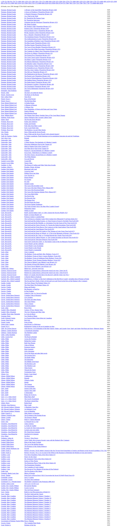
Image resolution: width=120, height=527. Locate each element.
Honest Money (28, 177)
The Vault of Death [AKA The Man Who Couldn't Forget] (41, 206)
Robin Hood (28, 403)
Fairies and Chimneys (30, 121)
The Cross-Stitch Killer (31, 194)
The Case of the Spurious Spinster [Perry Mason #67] (40, 192)
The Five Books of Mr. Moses (33, 471)
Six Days (27, 436)
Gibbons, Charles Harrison (9, 330)
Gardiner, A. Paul (6, 165)
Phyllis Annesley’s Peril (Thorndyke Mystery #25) (39, 32)
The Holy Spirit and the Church (33, 494)
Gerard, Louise (5, 322)
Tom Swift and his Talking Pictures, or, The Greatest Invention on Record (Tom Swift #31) (51, 237)
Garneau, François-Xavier (8, 270)
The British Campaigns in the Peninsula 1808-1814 (39, 481)
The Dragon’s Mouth (30, 417)
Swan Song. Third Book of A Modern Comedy (38, 152)
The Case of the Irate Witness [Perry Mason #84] (38, 188)
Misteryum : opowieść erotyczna (34, 268)
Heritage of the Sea (30, 525)
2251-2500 (59, 1)
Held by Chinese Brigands (32, 419)
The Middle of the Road (31, 361)
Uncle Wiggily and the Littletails (34, 244)
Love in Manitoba (29, 411)
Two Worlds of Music (30, 316)
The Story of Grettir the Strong (33, 92)
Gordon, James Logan (7, 483)
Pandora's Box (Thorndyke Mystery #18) (36, 28)
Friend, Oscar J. (5, 99)
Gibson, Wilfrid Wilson (8, 376)
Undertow (27, 335)
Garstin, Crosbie (6, 283)
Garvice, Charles (6, 287)
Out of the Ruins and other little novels (35, 353)
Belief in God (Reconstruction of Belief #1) (37, 492)
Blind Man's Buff (29, 397)
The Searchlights (29, 386)
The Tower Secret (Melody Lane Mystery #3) (37, 266)
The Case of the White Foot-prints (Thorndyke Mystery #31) (42, 49)
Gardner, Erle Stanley (7, 169)
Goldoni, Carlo (5, 467)
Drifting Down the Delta (31, 173)
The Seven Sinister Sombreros (33, 204)
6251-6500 (52, 3)
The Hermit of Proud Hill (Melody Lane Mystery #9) (40, 264)
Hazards (26, 378)
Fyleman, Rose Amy (7, 121)
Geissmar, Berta (5, 316)
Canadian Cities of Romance (32, 295)
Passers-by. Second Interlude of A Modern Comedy (39, 150)
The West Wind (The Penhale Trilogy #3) (36, 285)
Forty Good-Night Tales (31, 128)
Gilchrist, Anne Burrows (8, 405)
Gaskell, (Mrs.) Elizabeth (8, 310)
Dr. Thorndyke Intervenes (32, 20)
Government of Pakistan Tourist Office (12, 521)
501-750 (12, 1)
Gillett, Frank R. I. (6, 413)
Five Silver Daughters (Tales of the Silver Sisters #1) (39, 455)
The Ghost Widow (29, 301)
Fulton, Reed (5, 119)
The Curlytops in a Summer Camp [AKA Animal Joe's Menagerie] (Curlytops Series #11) (50, 219)
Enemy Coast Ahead (30, 374)
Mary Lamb (27, 405)
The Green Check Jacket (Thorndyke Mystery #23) (39, 57)
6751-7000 (65, 3)
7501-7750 (86, 3)
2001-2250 (52, 1)
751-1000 (18, 1)
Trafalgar (27, 90)
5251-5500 (24, 3)
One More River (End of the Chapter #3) (36, 148)
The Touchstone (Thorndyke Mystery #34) (37, 86)
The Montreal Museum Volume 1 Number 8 (37, 517)
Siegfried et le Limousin (31, 434)
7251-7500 (79, 3)
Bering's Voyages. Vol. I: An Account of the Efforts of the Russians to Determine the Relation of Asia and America (58, 452)
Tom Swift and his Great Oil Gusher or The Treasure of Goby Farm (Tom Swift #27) (49, 231)
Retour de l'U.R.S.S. (30, 395)
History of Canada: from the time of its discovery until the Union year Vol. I (46, 275)
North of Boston (29, 111)
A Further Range (29, 103)
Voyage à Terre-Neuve (31, 438)
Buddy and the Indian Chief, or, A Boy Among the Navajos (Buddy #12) (46, 212)
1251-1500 (31, 1)
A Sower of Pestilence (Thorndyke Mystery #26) (38, 12)
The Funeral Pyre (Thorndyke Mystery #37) (37, 55)
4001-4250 (107, 1)
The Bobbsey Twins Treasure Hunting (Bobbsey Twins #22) (42, 260)
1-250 (2, 1)
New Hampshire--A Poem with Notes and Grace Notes (40, 109)
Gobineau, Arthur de (7, 438)
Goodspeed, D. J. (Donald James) (11, 481)
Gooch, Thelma (5, 475)
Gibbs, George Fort (7, 337)
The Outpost (28, 384)
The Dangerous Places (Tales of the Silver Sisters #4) (40, 463)
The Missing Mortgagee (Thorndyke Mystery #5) (39, 61)
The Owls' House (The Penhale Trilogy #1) (37, 283)
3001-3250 (79, 1)
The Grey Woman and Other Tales (34, 312)
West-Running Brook (30, 113)
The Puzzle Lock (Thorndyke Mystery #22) (37, 76)
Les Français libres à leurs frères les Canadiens (38, 318)
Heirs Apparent (28, 349)
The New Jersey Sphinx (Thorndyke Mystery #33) (39, 70)
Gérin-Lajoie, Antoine (7, 324)
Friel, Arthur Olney (6, 97)
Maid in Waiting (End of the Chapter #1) (36, 146)
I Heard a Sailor (29, 380)
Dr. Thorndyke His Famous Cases (34, 18)
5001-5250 (17, 3)
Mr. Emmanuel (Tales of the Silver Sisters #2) (37, 459)
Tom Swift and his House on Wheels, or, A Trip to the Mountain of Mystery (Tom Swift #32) (51, 233)
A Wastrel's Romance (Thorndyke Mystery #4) (38, 14)
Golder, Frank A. (6, 450)
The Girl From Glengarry (31, 490)
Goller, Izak (4, 471)
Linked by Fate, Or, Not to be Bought (35, 293)
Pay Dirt (26, 181)
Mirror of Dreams (29, 473)
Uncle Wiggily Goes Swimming (33, 246)
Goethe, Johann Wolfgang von (10, 448)
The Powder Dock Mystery (32, 119)
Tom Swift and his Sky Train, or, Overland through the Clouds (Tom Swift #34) (48, 235)
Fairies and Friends (30, 124)
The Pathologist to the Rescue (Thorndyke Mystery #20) (41, 74)
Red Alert (27, 320)
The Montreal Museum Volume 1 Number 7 (37, 515)
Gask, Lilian (4, 308)
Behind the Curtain (30, 341)
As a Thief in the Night (31, 16)
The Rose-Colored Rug (31, 401)
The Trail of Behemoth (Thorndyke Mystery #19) (39, 88)
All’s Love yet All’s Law (31, 483)
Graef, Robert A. (6, 525)
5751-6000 (38, 3)
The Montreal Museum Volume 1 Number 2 (37, 504)
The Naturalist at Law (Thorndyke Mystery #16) (38, 68)
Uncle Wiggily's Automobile (32, 250)
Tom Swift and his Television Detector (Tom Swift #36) (40, 239)
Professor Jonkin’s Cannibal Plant (34, 217)
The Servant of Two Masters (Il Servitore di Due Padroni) (41, 469)
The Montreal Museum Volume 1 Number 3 (37, 506)
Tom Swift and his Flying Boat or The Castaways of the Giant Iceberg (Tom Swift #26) (50, 227)
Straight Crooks (29, 184)
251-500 (7, 1)
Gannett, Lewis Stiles (7, 161)
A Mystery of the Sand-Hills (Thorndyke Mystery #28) (40, 10)
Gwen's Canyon (29, 488)
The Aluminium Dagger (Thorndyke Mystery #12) (39, 37)
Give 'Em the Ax (29, 175)
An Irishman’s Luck (30, 409)
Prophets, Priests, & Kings (32, 167)
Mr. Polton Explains (30, 24)
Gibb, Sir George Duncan (8, 328)
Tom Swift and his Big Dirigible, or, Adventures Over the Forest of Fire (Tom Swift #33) (50, 223)
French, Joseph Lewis (7, 95)
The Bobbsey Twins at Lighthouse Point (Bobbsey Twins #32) (43, 258)
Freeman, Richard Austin (8, 10)
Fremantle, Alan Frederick (8, 90)
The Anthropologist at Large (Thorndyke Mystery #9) (40, 39)
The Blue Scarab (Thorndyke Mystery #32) (37, 43)
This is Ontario (28, 304)
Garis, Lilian (4, 252)
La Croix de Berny (30, 314)
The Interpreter (28, 359)
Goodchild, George (6, 477)
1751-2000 (45, 1)
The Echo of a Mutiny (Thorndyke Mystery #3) (38, 53)
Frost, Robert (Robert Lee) (9, 103)
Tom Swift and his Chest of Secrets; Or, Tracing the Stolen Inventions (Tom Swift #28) (50, 225)
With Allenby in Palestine (31, 413)
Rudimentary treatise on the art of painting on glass (39, 326)
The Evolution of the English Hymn (35, 415)
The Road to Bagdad (30, 337)
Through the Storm (30, 370)
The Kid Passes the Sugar (32, 202)
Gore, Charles (5, 492)
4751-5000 (11, 3)
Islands (26, 382)
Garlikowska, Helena (7, 268)
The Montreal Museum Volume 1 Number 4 (37, 508)
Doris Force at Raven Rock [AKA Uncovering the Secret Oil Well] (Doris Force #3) (49, 475)
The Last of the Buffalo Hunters (33, 444)
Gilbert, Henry (5, 403)
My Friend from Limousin (32, 432)
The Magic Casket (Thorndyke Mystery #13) (37, 59)
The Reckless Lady (30, 363)
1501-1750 (38, 1)
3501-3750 (93, 1)
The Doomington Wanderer (32, 465)
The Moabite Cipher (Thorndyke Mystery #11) (38, 64)
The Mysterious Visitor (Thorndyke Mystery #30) (39, 66)
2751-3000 (72, 1)
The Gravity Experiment (31, 399)
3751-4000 (100, 1)
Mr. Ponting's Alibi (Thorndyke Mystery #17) (37, 26)
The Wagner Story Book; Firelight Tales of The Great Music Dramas (44, 115)
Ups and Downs (29, 159)
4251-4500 (113, 1)
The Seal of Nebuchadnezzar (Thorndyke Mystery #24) (40, 78)
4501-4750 (4, 3)
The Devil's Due (29, 196)
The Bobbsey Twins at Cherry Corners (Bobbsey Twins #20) (42, 256)
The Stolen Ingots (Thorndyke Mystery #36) (37, 82)
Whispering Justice (30, 208)
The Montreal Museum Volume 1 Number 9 (37, 519)
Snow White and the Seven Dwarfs (34, 132)
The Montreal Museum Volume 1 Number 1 (37, 496)
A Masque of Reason (30, 105)
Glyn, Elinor (4, 436)
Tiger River (27, 97)
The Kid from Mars (30, 101)
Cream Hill (27, 161)
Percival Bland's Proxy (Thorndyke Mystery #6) (38, 30)
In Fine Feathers (29, 291)
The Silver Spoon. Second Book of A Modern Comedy (40, 155)
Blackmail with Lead (30, 169)
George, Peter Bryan (7, 320)
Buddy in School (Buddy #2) (33, 215)
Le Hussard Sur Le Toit (31, 421)
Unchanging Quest (30, 372)
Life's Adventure (29, 351)
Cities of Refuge (29, 345)
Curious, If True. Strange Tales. (33, 310)
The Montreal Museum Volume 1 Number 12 (37, 502)
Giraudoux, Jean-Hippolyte (9, 423)
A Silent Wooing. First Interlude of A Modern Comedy (40, 142)
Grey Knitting (28, 297)
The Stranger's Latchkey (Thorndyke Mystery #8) (39, 84)
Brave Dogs (28, 308)
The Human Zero (29, 200)
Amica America (29, 423)
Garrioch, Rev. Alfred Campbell (10, 277)
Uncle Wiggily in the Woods (32, 248)
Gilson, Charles (5, 419)
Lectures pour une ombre (31, 430)
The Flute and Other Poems (32, 299)
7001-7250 (72, 3)
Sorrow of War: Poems (31, 461)
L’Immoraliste (28, 392)
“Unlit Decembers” (30, 306)
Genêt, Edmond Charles (8, 318)
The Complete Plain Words (32, 523)
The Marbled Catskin (30, 332)
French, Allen (5, 92)
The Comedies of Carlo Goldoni (34, 467)
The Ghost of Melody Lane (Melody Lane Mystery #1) (40, 262)
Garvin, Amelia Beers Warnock (10, 295)
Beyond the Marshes (30, 486)
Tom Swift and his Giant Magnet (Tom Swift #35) (39, 229)
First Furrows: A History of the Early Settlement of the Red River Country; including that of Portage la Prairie (56, 279)
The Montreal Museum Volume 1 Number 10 (37, 498)
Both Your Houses (29, 343)
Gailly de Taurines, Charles (9, 136)
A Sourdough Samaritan (31, 330)
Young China (28, 163)
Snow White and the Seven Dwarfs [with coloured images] (41, 134)
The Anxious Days (30, 355)
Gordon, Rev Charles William (10, 486)
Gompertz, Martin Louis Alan (10, 473)
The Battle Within (29, 357)
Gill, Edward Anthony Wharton (10, 407)
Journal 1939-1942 (30, 388)
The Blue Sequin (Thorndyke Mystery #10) (37, 45)
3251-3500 (86, 1)
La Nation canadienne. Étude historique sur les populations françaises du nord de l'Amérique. (51, 136)
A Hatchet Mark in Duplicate (33, 277)
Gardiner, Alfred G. (7, 167)
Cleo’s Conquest (29, 252)
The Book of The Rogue (31, 95)
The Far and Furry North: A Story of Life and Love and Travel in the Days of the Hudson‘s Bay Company (55, 281)
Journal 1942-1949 (30, 390)
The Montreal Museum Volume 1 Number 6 (37, 512)
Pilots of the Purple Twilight (32, 442)
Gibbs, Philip (5, 339)
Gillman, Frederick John (8, 415)
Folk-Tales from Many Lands (33, 126)
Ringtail (26, 138)
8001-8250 (100, 3)
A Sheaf (26, 140)
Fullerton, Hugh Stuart (7, 117)
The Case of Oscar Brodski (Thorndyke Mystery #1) (40, 47)
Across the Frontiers (30, 339)
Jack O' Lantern (29, 477)
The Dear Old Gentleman (31, 479)
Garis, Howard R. (6, 212)
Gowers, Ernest (5, 523)
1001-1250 (24, 1)
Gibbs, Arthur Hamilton (8, 335)
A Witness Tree (28, 107)
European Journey (29, 347)
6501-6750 (59, 3)
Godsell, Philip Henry (7, 440)
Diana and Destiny (29, 287)
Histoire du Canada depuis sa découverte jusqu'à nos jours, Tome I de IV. (46, 270)
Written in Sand (29, 210)
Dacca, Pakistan (29, 521)
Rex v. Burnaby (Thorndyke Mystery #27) (37, 35)
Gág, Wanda (4, 132)
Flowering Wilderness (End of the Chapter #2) (38, 144)
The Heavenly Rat (29, 198)
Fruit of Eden (28, 322)
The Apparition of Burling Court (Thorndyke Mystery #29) (41, 41)
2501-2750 (65, 1)
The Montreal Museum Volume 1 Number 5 (37, 510)
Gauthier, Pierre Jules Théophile (10, 314)
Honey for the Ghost (30, 457)
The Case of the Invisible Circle (33, 186)
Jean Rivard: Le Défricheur (32, 324)
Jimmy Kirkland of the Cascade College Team (38, 117)
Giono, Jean (4, 421)
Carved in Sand (29, 171)
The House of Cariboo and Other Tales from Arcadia (40, 165)
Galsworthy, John (6, 140)
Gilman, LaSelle (6, 417)
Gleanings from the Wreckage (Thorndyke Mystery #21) (41, 22)
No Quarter (27, 179)
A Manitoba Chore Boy (31, 407)
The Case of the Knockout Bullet (34, 190)
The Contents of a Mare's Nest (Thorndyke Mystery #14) (41, 51)
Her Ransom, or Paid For (31, 289)
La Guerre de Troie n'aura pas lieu (34, 428)
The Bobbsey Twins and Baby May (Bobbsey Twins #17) (41, 254)
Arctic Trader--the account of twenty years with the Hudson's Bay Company (46, 440)
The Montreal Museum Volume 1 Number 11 (37, 500)
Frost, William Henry (7, 115)
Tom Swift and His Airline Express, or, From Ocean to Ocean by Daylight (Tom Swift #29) (51, 221)
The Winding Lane (30, 366)
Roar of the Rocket (30, 99)
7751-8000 (93, 3)
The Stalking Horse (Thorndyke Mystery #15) (38, 80)
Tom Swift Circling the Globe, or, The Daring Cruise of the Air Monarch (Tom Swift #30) (51, 241)
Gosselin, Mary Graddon (8, 496)
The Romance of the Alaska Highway (35, 446)
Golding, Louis (5, 455)
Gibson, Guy (5, 374)
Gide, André (4, 388)
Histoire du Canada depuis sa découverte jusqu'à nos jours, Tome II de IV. (46, 272)
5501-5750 (31, 3)
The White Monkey (30, 157)
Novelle (26, 448)
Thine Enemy (28, 368)
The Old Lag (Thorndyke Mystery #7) (35, 72)
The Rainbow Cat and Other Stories (35, 130)
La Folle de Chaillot (30, 426)
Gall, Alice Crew (6, 138)
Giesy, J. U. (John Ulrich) (8, 397)
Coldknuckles (28, 376)
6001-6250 (45, 3)
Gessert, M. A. (5, 326)
